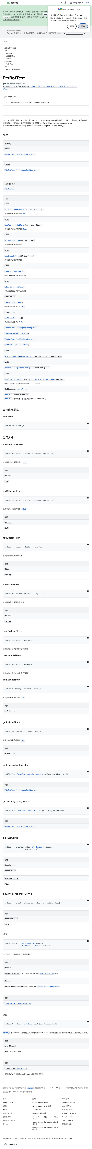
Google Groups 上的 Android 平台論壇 (45, 1118)
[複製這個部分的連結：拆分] (9, 1015)
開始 (83, 26)
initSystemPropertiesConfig (17, 368)
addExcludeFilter (12, 240)
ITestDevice (25, 356)
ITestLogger (8, 89)
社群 (16, 1138)
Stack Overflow (67, 1120)
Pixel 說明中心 (67, 1106)
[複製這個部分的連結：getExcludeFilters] (22, 680)
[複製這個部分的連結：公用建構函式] (21, 410)
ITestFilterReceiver (67, 86)
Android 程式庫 (8, 1103)
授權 (29, 1138)
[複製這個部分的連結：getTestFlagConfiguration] (31, 801)
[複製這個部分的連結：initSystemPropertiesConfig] (34, 894)
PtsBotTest (10, 189)
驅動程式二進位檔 (9, 1120)
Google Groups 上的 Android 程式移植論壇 (45, 1128)
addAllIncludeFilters (14, 225)
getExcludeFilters (13, 302)
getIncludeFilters (13, 318)
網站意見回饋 (45, 1138)
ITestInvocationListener (44, 379)
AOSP (5, 42)
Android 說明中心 (68, 1103)
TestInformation (16, 379)
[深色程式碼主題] (88, 423)
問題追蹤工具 (67, 1124)
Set (24, 213)
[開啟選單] (3, 2)
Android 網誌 (37, 1110)
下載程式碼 (7, 1110)
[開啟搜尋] (61, 2)
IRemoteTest (35, 86)
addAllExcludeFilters (14, 209)
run (6, 379)
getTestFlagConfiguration (16, 345)
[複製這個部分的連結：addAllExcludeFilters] (25, 444)
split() (8, 399)
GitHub (5, 1124)
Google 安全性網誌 (39, 1113)
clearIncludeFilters (14, 287)
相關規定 (6, 1106)
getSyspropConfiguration (16, 333)
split (7, 395)
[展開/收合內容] (18, 48)
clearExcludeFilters (14, 271)
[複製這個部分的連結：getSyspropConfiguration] (31, 765)
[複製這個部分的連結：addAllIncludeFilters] (25, 491)
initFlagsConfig (12, 356)
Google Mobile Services (70, 1117)
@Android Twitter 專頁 (40, 1103)
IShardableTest (49, 86)
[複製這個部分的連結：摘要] (10, 135)
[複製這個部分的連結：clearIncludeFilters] (23, 655)
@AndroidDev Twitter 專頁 (41, 1106)
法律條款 (23, 1138)
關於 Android (7, 1138)
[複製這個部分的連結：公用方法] (15, 438)
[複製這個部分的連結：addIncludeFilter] (21, 584)
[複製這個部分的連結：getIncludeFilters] (22, 722)
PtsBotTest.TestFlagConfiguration (20, 154)
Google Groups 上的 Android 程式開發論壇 (45, 1123)
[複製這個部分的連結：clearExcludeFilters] (24, 631)
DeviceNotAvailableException (18, 1003)
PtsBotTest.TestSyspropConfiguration (21, 170)
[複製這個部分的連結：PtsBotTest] (16, 416)
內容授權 (30, 1088)
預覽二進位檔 (7, 1113)
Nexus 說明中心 (67, 1110)
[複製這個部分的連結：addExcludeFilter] (22, 538)
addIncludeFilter (12, 256)
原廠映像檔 (7, 1117)
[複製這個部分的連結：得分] (9, 934)
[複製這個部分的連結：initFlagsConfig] (20, 838)
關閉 (72, 26)
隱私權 (36, 1138)
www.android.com (69, 1113)
